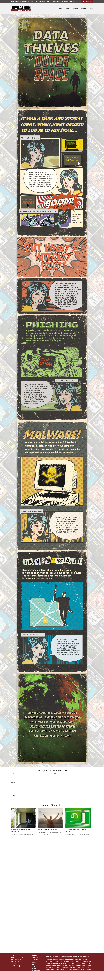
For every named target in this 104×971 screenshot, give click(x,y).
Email (54, 773)
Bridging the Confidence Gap (47, 829)
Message (13, 782)
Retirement (35, 957)
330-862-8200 (44, 1)
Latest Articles (36, 970)
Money (34, 966)
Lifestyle (34, 968)
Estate (33, 961)
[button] (60, 8)
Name (12, 773)
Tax (33, 964)
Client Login (88, 1)
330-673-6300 (56, 1)
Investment (35, 959)
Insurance (34, 962)
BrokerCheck (85, 956)
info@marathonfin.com (70, 1)
